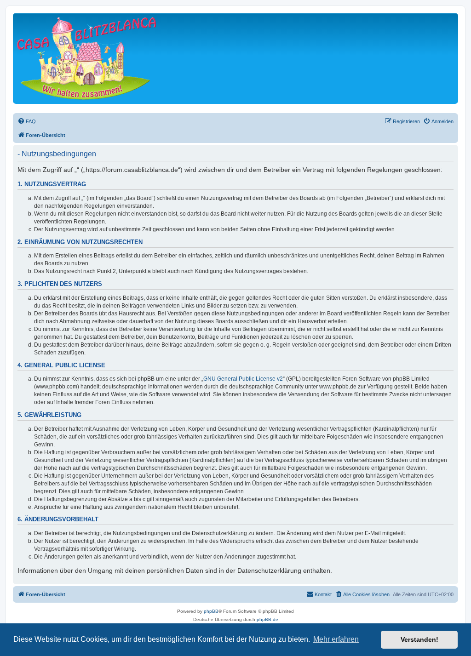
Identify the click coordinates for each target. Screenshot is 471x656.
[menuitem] (26, 121)
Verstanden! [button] (419, 639)
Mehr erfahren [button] (336, 639)
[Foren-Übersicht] (86, 58)
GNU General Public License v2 (243, 379)
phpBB (211, 611)
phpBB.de (267, 619)
